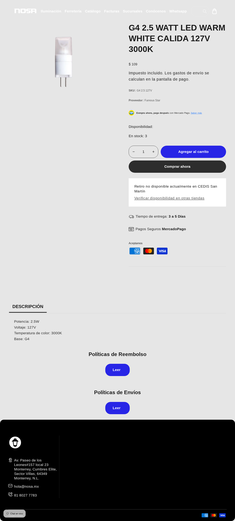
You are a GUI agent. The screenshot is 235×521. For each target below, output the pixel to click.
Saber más (196, 113)
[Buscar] (205, 11)
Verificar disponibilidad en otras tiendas (169, 198)
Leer (116, 370)
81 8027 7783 (25, 495)
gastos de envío (188, 73)
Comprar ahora (177, 166)
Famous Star (152, 100)
